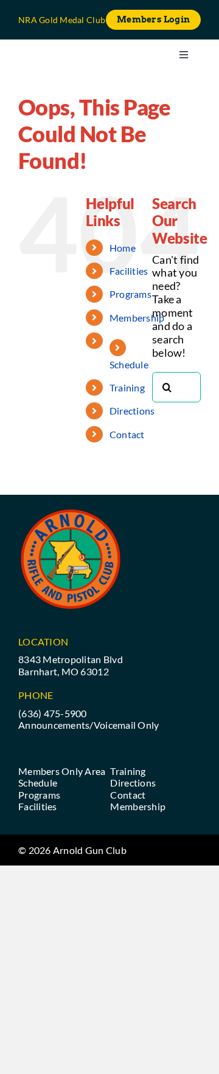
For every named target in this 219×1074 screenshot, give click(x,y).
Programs (130, 294)
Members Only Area (62, 771)
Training (127, 387)
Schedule (128, 364)
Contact (127, 434)
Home (122, 247)
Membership (137, 317)
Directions (132, 410)
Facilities (128, 271)
